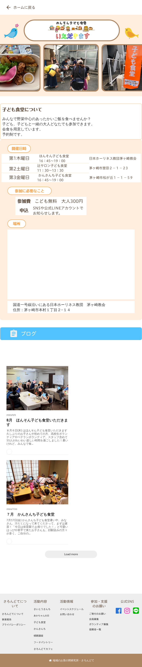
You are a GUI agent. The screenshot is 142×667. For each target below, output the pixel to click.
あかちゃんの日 (41, 615)
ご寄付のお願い (97, 613)
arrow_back (8, 7)
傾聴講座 (38, 635)
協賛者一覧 (95, 629)
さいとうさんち (42, 609)
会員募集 (94, 619)
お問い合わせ (67, 614)
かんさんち (40, 629)
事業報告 (6, 619)
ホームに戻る (24, 7)
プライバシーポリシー (14, 624)
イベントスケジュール (72, 609)
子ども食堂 (40, 622)
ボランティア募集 (98, 624)
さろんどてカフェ (43, 649)
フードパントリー (43, 642)
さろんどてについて (15, 603)
